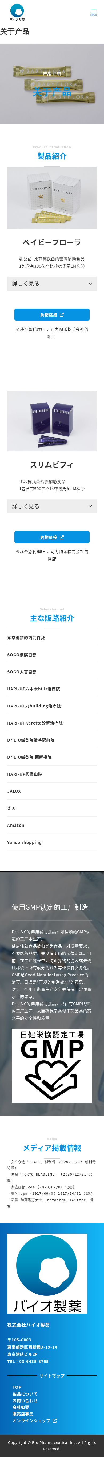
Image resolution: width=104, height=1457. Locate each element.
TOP (17, 1387)
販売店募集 (23, 1413)
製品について (25, 1393)
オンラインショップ (33, 1420)
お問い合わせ (25, 1400)
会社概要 (21, 1407)
